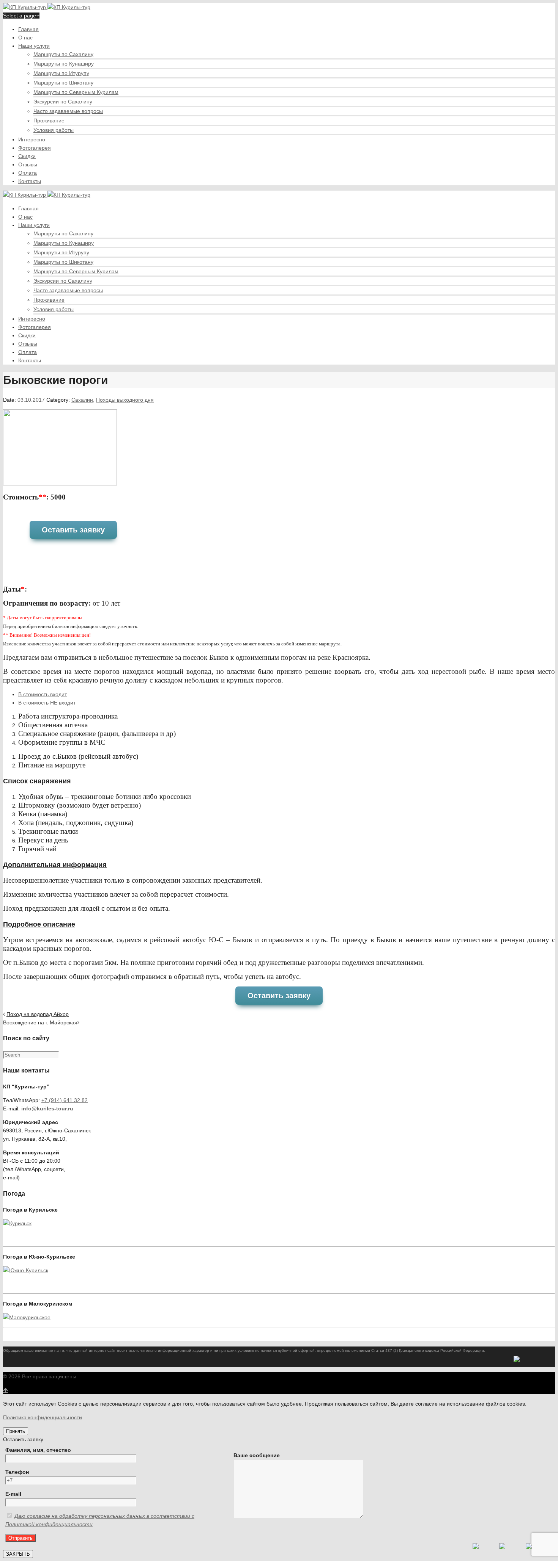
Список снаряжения (37, 781)
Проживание (49, 120)
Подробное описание (39, 924)
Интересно (31, 139)
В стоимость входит (42, 694)
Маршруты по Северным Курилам (75, 92)
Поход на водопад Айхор (37, 1014)
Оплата (27, 173)
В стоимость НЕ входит (47, 703)
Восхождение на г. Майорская (40, 1022)
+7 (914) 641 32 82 (64, 1100)
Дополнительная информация (55, 865)
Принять (15, 1431)
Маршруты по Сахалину (63, 54)
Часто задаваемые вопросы (68, 111)
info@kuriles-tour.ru (47, 1108)
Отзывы (27, 164)
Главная (28, 29)
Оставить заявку (73, 530)
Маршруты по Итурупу (61, 73)
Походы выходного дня (125, 400)
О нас (25, 37)
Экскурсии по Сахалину (62, 102)
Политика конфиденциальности (42, 1417)
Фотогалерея (34, 148)
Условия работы (53, 130)
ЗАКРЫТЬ (18, 1554)
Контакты (29, 181)
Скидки (27, 156)
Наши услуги (34, 46)
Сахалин (82, 400)
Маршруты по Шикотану (63, 83)
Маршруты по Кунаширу (63, 64)
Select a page (19, 16)
